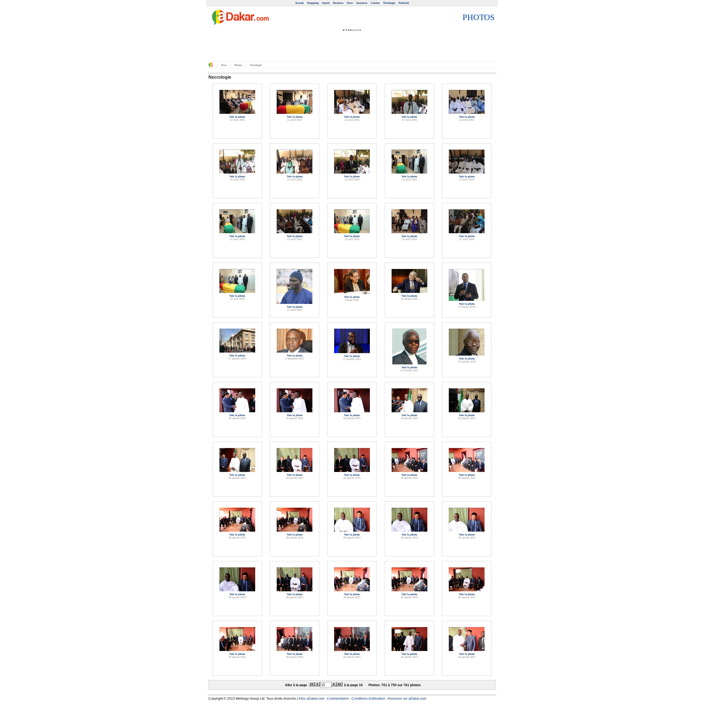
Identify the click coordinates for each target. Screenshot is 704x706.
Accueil (299, 2)
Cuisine (375, 2)
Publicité (403, 2)
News (350, 2)
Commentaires (338, 698)
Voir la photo (237, 116)
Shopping (313, 2)
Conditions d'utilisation (368, 698)
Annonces (361, 2)
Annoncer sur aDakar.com (406, 698)
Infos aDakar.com (311, 698)
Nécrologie (389, 2)
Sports (326, 2)
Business (338, 2)
